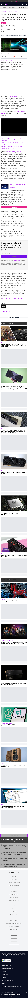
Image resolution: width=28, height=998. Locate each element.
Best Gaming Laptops (14, 894)
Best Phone (14, 905)
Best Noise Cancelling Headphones (14, 923)
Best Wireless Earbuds (14, 926)
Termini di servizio (16, 260)
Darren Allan (5, 25)
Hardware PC (10, 11)
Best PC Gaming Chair (14, 900)
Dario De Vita (12, 25)
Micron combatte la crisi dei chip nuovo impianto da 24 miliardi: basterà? (14, 853)
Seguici (17, 56)
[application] (14, 126)
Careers (3, 983)
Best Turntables (14, 920)
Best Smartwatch (14, 914)
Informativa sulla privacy (14, 262)
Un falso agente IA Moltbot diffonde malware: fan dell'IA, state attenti (13, 840)
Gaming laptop (22, 7)
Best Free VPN (14, 879)
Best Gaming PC (14, 897)
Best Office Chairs (14, 929)
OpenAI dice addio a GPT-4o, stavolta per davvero (15, 859)
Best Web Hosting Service (14, 882)
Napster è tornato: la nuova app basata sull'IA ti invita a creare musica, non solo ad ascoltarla (14, 846)
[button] (2, 4)
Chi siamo (4, 977)
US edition (11, 994)
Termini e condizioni (6, 965)
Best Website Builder (14, 885)
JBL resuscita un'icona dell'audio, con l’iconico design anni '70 (14, 865)
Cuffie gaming (12, 7)
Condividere (6, 56)
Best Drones (14, 941)
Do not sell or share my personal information (12, 986)
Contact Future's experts (7, 968)
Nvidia (15, 96)
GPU (16, 11)
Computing (3, 11)
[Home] (14, 1)
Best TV (14, 908)
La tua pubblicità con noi (7, 980)
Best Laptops (14, 891)
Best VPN (14, 876)
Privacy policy (5, 971)
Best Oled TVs (14, 911)
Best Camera (14, 935)
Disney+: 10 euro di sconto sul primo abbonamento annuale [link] (17, 185)
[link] (5, 186)
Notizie (3, 23)
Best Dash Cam (14, 938)
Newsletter (24, 56)
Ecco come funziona (22, 35)
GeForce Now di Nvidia (7, 61)
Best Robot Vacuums (14, 944)
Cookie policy (5, 974)
